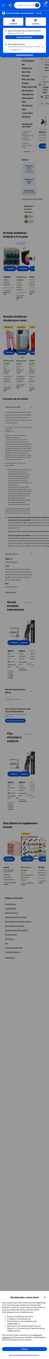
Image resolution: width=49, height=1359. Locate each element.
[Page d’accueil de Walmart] (10, 5)
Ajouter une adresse (24, 37)
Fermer (24, 1349)
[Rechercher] (37, 5)
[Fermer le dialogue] (44, 1297)
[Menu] (4, 5)
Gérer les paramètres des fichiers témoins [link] (24, 1355)
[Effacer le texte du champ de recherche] (33, 5)
